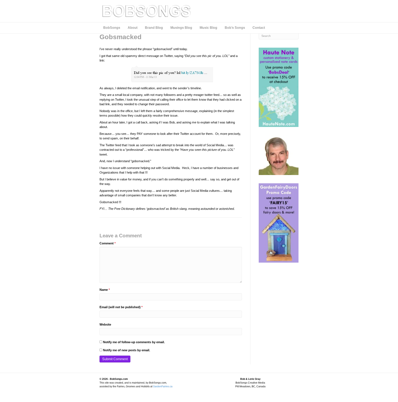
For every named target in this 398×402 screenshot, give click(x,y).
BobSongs (111, 27)
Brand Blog (154, 27)
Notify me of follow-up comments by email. (134, 342)
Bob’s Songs (235, 27)
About (132, 27)
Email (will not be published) (121, 307)
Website (105, 324)
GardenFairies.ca (162, 386)
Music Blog (208, 27)
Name (105, 289)
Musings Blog (181, 27)
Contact (258, 27)
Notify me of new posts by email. (126, 350)
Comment (108, 243)
